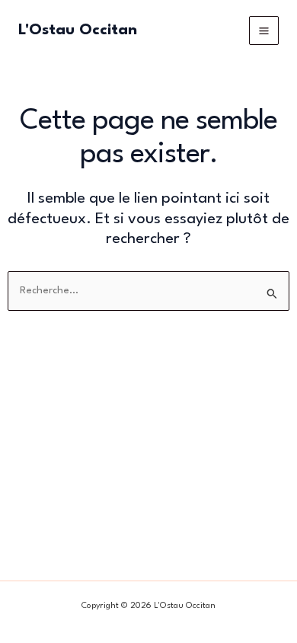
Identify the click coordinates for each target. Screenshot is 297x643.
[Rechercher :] (148, 291)
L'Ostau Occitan (77, 30)
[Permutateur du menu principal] (264, 31)
